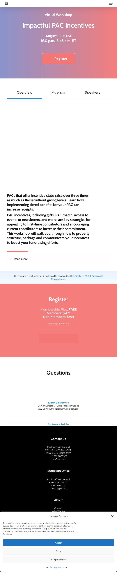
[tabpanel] (58, 188)
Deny (58, 551)
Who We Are (58, 511)
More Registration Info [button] (58, 323)
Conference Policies (58, 424)
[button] (112, 516)
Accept (58, 542)
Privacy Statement (58, 567)
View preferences (58, 559)
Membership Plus (53, 309)
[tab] (24, 92)
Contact (58, 508)
